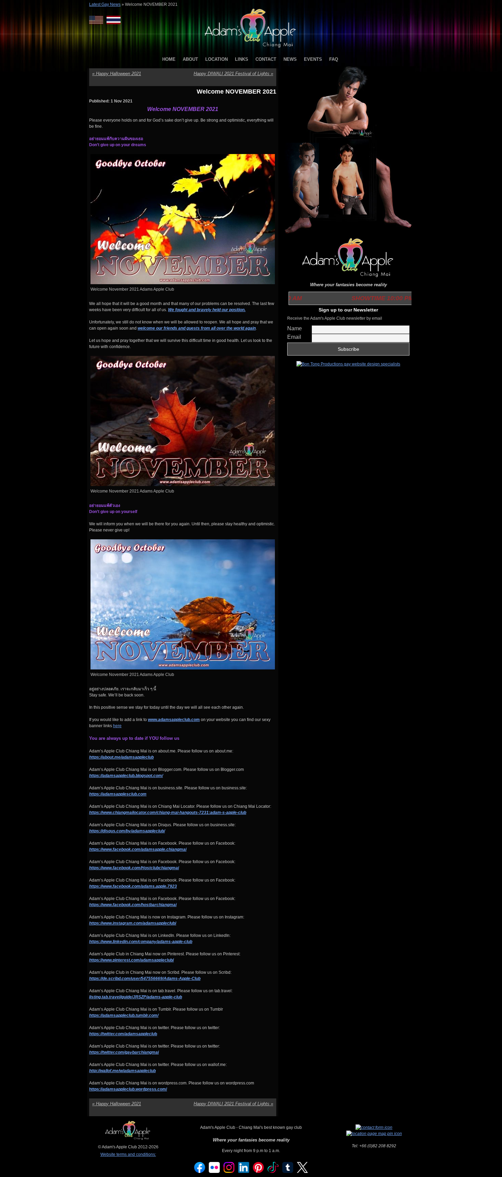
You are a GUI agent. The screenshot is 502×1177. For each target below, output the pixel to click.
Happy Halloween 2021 (116, 73)
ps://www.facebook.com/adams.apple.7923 (135, 886)
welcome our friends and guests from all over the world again (197, 328)
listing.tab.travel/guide (110, 997)
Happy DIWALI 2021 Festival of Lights (233, 73)
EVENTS (313, 59)
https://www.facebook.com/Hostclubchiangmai (134, 868)
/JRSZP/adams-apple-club (157, 997)
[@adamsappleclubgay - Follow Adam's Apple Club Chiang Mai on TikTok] (273, 1171)
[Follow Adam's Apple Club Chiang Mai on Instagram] (229, 1171)
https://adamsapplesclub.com (118, 794)
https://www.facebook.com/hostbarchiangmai (133, 904)
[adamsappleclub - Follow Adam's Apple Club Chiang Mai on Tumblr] (288, 1171)
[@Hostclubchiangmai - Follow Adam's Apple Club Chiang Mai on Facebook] (200, 1171)
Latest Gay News (105, 4)
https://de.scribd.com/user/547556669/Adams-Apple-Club (144, 978)
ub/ (132, 923)
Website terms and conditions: (128, 1154)
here (117, 725)
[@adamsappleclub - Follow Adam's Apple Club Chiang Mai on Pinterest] (258, 1171)
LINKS (241, 59)
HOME (169, 59)
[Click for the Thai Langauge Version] (114, 20)
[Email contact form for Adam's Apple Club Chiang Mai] (374, 1127)
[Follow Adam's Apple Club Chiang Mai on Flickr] (214, 1171)
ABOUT (190, 59)
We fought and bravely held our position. (207, 309)
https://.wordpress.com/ (128, 1089)
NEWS (290, 59)
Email (294, 337)
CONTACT (265, 59)
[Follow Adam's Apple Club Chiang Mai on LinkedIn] (244, 1171)
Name (294, 328)
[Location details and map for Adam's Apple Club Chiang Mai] (374, 1133)
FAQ (333, 59)
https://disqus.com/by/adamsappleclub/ (127, 831)
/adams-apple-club (174, 941)
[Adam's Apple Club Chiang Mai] (251, 48)
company (147, 941)
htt (91, 886)
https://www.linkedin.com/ (113, 941)
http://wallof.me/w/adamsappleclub (122, 1070)
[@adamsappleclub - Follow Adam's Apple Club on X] (302, 1171)
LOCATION (216, 59)
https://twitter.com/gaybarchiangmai (124, 1052)
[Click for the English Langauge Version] (98, 20)
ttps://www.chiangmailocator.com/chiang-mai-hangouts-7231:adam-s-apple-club (169, 812)
